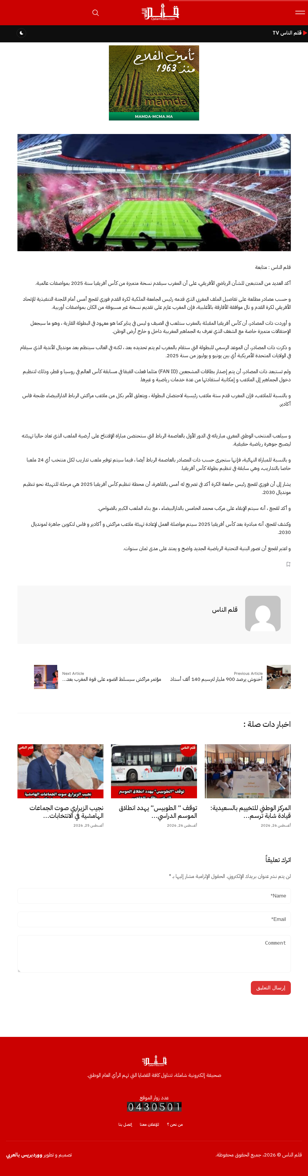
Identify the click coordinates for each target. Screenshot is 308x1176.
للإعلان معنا (149, 1124)
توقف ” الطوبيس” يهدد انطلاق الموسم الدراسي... (158, 812)
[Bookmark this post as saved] (288, 564)
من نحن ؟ (175, 1124)
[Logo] (160, 20)
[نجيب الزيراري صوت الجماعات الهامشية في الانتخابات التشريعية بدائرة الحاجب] (60, 771)
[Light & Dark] (21, 33)
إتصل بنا (125, 1124)
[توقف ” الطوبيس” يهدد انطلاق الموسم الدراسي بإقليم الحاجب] (154, 771)
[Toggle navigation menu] (300, 12)
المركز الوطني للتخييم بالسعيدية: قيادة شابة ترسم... (250, 812)
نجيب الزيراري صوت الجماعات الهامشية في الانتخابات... (66, 812)
